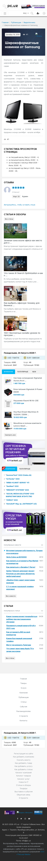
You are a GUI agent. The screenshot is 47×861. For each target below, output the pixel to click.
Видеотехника (29, 22)
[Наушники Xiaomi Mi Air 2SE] (8, 403)
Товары (23, 683)
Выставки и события (24, 791)
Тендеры (23, 788)
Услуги (23, 688)
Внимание (8, 372)
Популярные (22, 372)
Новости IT (23, 782)
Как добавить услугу (23, 766)
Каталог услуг (23, 779)
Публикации (16, 22)
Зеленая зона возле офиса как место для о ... (23, 241)
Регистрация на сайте (23, 753)
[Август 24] (15, 231)
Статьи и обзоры (23, 785)
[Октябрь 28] (15, 323)
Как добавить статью (23, 769)
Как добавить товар (23, 763)
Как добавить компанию (23, 757)
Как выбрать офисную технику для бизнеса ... (22, 304)
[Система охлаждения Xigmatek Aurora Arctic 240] (8, 381)
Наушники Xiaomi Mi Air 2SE (25, 400)
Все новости (11, 596)
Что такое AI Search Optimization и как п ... (23, 274)
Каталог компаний (24, 772)
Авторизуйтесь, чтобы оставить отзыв (19, 205)
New (34, 372)
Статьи (23, 702)
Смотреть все (10, 435)
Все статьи (9, 219)
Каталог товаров (23, 776)
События (23, 707)
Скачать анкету (23, 760)
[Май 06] (15, 293)
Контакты (23, 720)
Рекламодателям (23, 711)
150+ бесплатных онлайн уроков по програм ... (22, 334)
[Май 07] (15, 263)
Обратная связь (23, 795)
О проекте (23, 716)
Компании (24, 693)
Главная (5, 22)
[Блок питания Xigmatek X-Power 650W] (8, 392)
